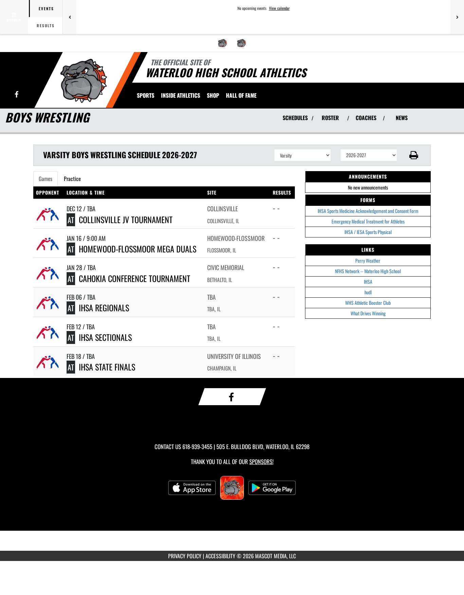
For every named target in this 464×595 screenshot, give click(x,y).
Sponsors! (261, 461)
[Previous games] (69, 17)
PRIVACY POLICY (184, 556)
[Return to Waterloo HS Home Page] (83, 81)
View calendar (279, 8)
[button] (414, 155)
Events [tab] (46, 8)
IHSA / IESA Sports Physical (368, 231)
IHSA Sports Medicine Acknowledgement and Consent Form (368, 210)
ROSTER (330, 117)
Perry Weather (367, 260)
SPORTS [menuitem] (145, 95)
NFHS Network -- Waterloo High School (368, 271)
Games (45, 179)
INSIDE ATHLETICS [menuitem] (180, 95)
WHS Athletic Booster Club (368, 302)
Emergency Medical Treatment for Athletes (368, 221)
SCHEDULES (295, 117)
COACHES (366, 117)
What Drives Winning (368, 313)
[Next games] (457, 17)
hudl (368, 292)
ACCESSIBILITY (220, 556)
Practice (72, 179)
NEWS (402, 117)
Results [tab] (46, 25)
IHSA (368, 281)
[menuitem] (222, 43)
